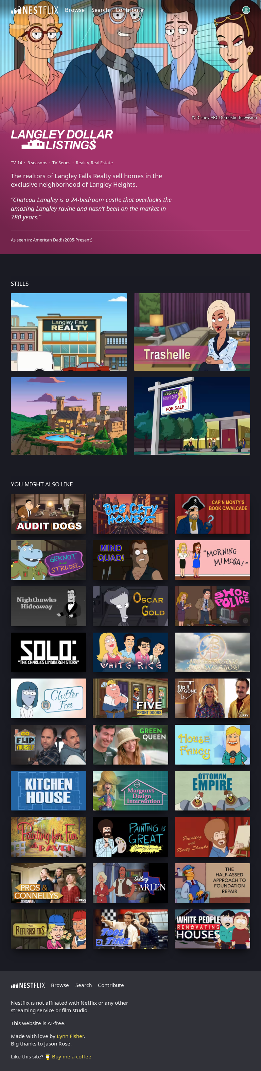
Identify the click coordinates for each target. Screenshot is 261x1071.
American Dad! (47, 240)
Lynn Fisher (70, 1036)
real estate (102, 163)
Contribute (129, 10)
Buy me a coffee (71, 1056)
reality (82, 163)
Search (100, 10)
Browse (75, 10)
